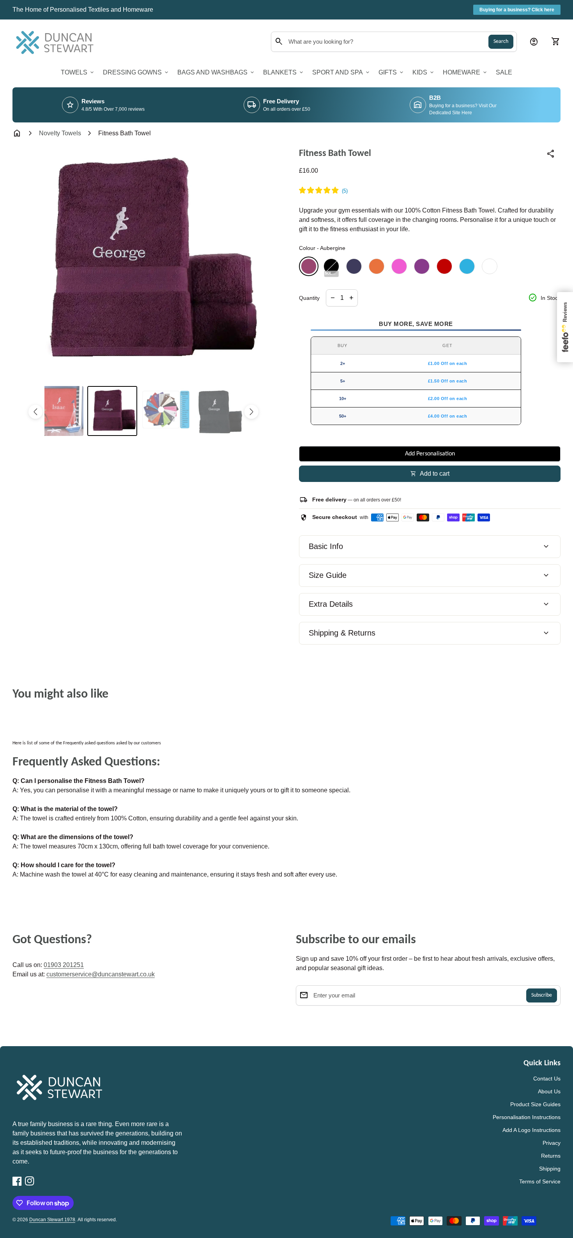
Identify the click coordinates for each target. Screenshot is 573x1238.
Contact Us (547, 1078)
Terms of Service (540, 1181)
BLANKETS (283, 72)
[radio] (308, 266)
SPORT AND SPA (341, 72)
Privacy (552, 1143)
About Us (549, 1091)
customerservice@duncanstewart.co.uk (100, 974)
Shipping (550, 1168)
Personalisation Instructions (527, 1117)
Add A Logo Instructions (531, 1130)
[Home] (56, 41)
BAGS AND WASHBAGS (216, 72)
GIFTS (391, 72)
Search (500, 41)
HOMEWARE (465, 72)
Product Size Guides (535, 1104)
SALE (504, 72)
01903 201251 (64, 965)
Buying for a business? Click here (516, 9)
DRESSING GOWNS (136, 72)
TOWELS (78, 72)
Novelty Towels (60, 133)
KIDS (423, 72)
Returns (551, 1156)
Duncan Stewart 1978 (52, 1219)
